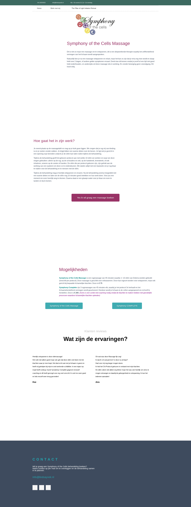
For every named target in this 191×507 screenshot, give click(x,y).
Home (39, 8)
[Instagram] (155, 2)
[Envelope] (48, 487)
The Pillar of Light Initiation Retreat (84, 8)
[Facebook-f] (152, 2)
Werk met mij (55, 8)
